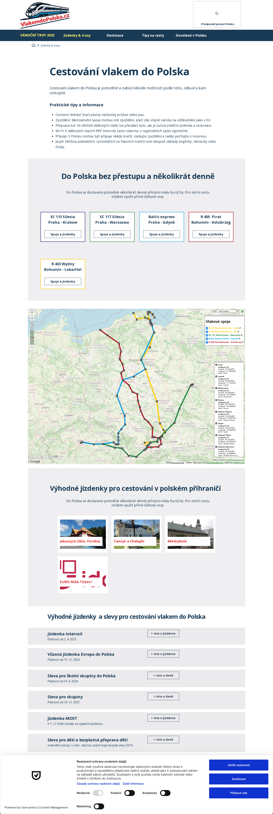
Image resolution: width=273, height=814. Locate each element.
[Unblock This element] (217, 14)
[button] (80, 541)
